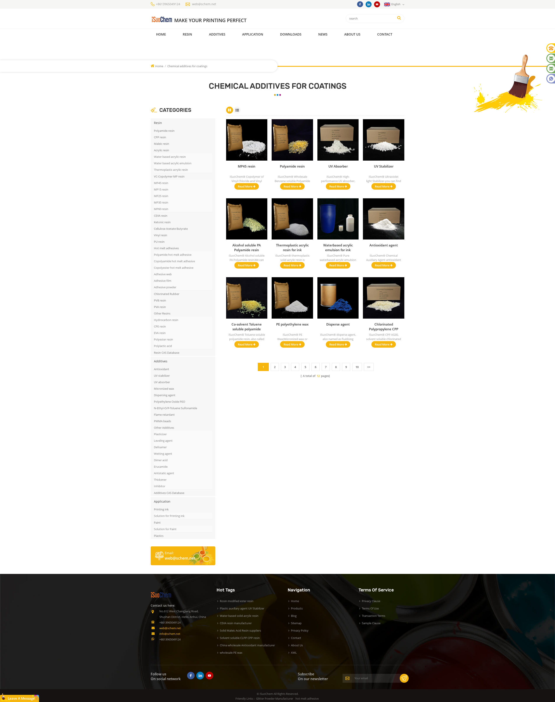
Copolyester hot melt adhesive (173, 268)
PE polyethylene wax (292, 324)
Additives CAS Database (169, 493)
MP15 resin (161, 189)
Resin (187, 34)
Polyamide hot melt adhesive (172, 255)
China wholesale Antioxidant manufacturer (247, 645)
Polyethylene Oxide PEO (169, 402)
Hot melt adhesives (166, 248)
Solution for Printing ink (169, 516)
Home (161, 34)
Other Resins (162, 313)
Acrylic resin (161, 150)
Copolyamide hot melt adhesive (174, 261)
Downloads (290, 34)
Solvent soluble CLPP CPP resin (240, 638)
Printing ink (161, 509)
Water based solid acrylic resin (239, 616)
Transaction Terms (373, 616)
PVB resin (160, 300)
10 (357, 367)
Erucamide (161, 467)
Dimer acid (161, 460)
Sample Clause (371, 623)
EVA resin (160, 333)
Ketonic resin (162, 222)
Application (252, 34)
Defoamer (160, 447)
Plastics (158, 536)
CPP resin (160, 137)
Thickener (160, 480)
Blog (294, 616)
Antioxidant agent (383, 245)
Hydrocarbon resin (166, 320)
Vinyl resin (160, 235)
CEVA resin (160, 216)
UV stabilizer (162, 376)
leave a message (21, 698)
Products (297, 608)
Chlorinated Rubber (166, 294)
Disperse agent (338, 324)
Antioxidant (161, 369)
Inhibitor (159, 486)
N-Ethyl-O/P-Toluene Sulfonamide (175, 408)
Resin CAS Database (166, 353)
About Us (352, 34)
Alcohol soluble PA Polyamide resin (246, 247)
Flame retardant (164, 415)
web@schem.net (204, 4)
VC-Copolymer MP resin (169, 176)
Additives (217, 34)
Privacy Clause (371, 601)
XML (294, 653)
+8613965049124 (168, 4)
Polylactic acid (163, 346)
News (322, 34)
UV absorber (162, 382)
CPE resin (160, 326)
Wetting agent (163, 454)
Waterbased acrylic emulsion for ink (338, 247)
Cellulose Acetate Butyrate (171, 229)
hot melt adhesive (307, 698)
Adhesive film (162, 281)
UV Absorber (338, 166)
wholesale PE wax (231, 653)
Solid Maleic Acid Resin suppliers (240, 630)
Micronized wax (164, 389)
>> (368, 367)
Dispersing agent (164, 395)
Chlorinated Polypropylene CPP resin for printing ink (384, 326)
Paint (157, 522)
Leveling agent (163, 441)
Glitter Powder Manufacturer (274, 698)
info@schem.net (169, 634)
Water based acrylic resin (170, 157)
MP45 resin (161, 183)
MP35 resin (161, 202)
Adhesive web (163, 274)
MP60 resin (161, 209)
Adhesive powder (165, 287)
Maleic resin (161, 144)
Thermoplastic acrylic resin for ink (292, 247)
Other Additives (164, 428)
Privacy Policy (300, 630)
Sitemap (296, 623)
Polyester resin (163, 339)
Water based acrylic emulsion (172, 163)
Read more (245, 186)
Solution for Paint (165, 529)
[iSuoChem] (208, 19)
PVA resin (160, 307)
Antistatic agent (164, 473)
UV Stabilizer (383, 166)
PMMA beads (162, 421)
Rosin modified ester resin (236, 601)
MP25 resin (161, 196)
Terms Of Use (370, 608)
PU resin (159, 242)
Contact (384, 34)
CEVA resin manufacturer (236, 623)
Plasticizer (160, 434)
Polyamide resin (164, 131)
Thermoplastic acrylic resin (171, 170)
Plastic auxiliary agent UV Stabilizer (242, 608)
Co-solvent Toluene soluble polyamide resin (247, 326)
